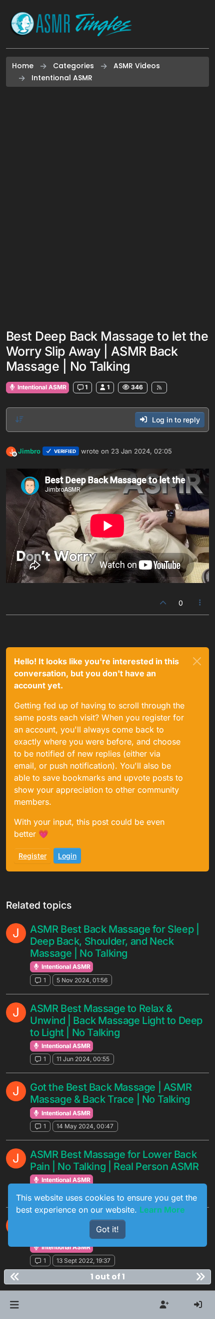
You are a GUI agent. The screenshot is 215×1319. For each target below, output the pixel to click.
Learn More (162, 1210)
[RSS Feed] (159, 387)
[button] (14, 1305)
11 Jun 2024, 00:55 (83, 1059)
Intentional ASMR (41, 387)
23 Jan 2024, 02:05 (141, 451)
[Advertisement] (107, 208)
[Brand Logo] (71, 24)
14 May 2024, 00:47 (85, 1126)
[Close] (197, 661)
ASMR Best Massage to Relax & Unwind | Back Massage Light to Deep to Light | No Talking (116, 1020)
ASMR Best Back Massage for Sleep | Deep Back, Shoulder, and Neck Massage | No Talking (114, 941)
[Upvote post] (163, 603)
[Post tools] (201, 603)
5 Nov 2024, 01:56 (82, 980)
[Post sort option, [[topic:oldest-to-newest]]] (19, 419)
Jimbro (29, 451)
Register (32, 855)
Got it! (107, 1229)
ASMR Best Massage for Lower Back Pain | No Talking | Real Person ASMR (114, 1160)
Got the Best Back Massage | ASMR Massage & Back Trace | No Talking (111, 1093)
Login (67, 855)
